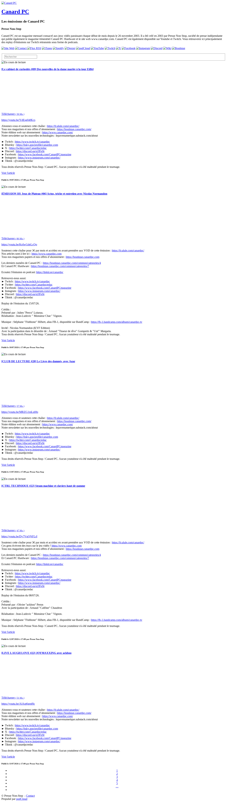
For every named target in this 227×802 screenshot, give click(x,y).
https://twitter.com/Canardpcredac (28, 148)
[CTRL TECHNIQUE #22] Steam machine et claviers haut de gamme (43, 485)
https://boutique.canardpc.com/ (74, 129)
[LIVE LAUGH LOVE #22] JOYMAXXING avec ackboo (36, 652)
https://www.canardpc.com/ (57, 132)
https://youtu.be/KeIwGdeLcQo (19, 244)
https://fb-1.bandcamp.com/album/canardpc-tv (116, 321)
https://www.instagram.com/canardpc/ (39, 157)
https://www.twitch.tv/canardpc (32, 141)
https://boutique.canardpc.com (82, 256)
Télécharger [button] (12, 113)
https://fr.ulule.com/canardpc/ (63, 126)
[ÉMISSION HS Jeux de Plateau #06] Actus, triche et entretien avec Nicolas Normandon (54, 193)
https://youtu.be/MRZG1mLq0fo (19, 411)
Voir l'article (8, 172)
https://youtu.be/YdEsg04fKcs (18, 119)
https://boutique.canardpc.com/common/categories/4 (72, 262)
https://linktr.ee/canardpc (49, 272)
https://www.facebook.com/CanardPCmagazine (44, 154)
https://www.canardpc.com (47, 253)
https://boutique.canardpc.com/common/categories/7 (60, 266)
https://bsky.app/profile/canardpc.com (37, 144)
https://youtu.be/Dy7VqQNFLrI (19, 536)
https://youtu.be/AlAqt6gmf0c (18, 703)
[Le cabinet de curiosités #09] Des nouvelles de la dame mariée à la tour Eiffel (47, 69)
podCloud (21, 798)
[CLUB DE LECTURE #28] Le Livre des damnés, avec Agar (38, 361)
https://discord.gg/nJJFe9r (30, 151)
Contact (30, 795)
